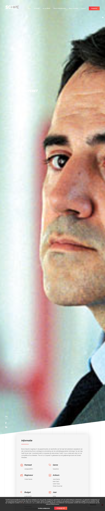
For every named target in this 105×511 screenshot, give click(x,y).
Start (29, 8)
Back (17, 99)
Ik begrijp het (61, 508)
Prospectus (94, 8)
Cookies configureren (44, 508)
